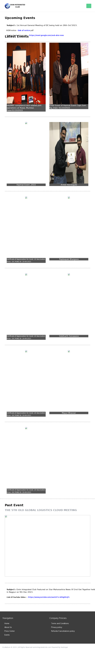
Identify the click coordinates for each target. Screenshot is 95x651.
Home (6, 623)
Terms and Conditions (60, 623)
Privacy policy (56, 627)
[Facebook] (78, 647)
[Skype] (91, 647)
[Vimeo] (87, 647)
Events (7, 635)
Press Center (9, 631)
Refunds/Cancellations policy (63, 631)
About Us (8, 627)
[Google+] (83, 647)
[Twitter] (74, 647)
